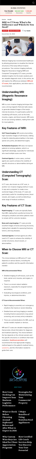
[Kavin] (23, 31)
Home (4, 19)
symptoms (5, 348)
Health (9, 19)
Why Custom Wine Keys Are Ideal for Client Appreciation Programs (9, 442)
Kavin (28, 30)
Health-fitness (15, 30)
